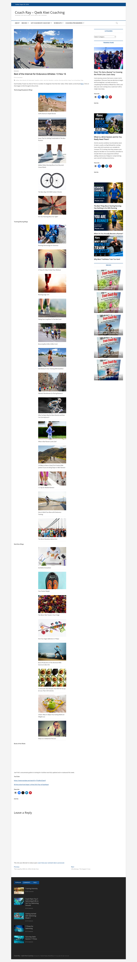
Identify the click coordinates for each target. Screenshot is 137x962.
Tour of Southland (75, 80)
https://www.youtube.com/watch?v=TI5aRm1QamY (30, 780)
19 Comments (29, 921)
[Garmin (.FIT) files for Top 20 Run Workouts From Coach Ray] (108, 280)
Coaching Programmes (74, 23)
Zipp (82, 80)
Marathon (51, 80)
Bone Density (23, 80)
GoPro (41, 80)
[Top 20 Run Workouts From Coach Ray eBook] (108, 302)
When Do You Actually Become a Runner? (108, 234)
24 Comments (29, 908)
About (17, 23)
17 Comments (29, 931)
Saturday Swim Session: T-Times (31, 938)
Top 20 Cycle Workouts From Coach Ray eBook (108, 355)
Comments (26, 882)
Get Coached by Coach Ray (40, 23)
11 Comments (29, 941)
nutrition (56, 80)
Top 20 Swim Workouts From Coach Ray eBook (108, 377)
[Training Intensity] (19, 888)
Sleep (69, 80)
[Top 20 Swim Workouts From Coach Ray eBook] (108, 370)
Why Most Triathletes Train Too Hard (107, 259)
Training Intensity (31, 888)
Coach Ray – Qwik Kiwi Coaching (40, 12)
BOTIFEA (16, 70)
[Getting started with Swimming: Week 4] (19, 913)
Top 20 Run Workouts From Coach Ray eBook (107, 310)
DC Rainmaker (30, 80)
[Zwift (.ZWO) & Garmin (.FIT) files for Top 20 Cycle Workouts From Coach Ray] (108, 325)
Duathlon (37, 80)
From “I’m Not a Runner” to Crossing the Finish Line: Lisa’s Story (108, 73)
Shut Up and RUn (63, 80)
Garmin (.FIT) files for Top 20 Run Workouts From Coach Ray (106, 287)
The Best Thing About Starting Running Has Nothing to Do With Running (107, 207)
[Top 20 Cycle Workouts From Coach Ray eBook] (108, 347)
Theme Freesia (43, 955)
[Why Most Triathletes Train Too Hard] (108, 246)
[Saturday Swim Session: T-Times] (19, 936)
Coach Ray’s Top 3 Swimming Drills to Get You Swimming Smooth (32, 902)
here (82, 84)
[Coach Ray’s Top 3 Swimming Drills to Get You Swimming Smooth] (19, 899)
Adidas (17, 80)
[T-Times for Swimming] (19, 926)
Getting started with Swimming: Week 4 (30, 916)
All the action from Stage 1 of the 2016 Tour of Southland (31, 784)
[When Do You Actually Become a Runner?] (108, 220)
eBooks (24, 23)
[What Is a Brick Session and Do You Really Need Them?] (108, 123)
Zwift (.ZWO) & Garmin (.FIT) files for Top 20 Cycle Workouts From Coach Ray (108, 332)
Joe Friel (46, 80)
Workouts (58, 23)
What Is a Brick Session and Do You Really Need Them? (108, 138)
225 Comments (30, 891)
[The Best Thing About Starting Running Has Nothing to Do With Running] (108, 192)
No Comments (18, 77)
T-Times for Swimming (29, 927)
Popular (18, 882)
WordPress (51, 955)
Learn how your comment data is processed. (51, 863)
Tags (34, 882)
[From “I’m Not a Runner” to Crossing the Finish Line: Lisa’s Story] (108, 58)
